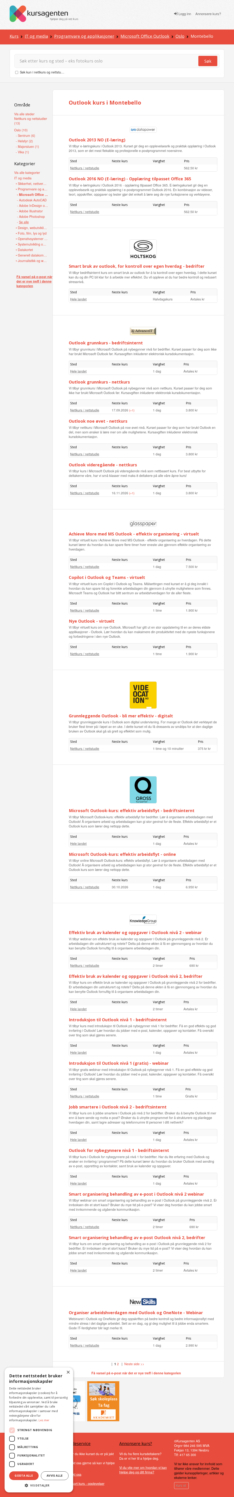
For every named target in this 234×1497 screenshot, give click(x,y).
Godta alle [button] (24, 1476)
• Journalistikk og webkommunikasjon (32, 260)
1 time (157, 610)
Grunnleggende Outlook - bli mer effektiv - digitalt (121, 716)
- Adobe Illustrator (30, 211)
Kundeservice (77, 1443)
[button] (39, 1485)
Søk (207, 61)
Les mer (44, 1420)
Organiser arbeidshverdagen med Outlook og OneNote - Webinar (136, 1312)
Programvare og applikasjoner (84, 36)
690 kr (194, 965)
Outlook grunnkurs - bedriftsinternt (106, 343)
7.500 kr (192, 566)
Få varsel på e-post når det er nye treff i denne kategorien (34, 281)
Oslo (180, 36)
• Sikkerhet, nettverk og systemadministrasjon (32, 183)
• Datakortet (24, 249)
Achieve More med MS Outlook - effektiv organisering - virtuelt (134, 534)
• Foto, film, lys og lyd (31, 233)
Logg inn (184, 13)
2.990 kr (192, 1345)
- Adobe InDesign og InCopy (33, 205)
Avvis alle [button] (55, 1476)
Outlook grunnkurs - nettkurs (99, 382)
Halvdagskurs (163, 299)
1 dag (157, 371)
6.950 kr (192, 887)
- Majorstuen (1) (27, 146)
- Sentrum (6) (25, 135)
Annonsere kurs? (208, 13)
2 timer (158, 965)
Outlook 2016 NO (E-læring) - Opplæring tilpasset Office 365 (130, 178)
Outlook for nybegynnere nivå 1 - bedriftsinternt (119, 1150)
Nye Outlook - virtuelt (91, 621)
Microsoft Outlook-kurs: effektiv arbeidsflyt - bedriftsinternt (131, 810)
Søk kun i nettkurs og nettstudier (43, 72)
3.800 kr (192, 410)
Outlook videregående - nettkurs (103, 464)
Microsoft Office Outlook (144, 36)
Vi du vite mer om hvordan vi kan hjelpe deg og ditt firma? (143, 1469)
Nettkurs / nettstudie (84, 168)
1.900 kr (192, 610)
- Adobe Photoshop (31, 216)
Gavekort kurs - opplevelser (84, 1483)
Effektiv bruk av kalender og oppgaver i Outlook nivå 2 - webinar (135, 932)
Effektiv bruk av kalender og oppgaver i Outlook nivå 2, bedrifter (135, 976)
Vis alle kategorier (27, 172)
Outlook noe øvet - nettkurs (98, 421)
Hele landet (78, 299)
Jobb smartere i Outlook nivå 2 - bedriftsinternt (118, 1107)
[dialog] (39, 1429)
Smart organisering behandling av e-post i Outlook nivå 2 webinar (136, 1194)
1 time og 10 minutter (168, 748)
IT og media (36, 36)
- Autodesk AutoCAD (32, 200)
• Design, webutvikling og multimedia (32, 227)
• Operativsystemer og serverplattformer (32, 238)
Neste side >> (134, 1364)
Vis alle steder (24, 114)
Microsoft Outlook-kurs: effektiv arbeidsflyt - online (122, 854)
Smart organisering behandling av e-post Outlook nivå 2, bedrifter (137, 1237)
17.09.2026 (120, 410)
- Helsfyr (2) (24, 141)
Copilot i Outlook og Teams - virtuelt (107, 577)
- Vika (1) (22, 152)
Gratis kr (191, 1096)
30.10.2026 (120, 887)
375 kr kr (204, 748)
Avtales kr (197, 299)
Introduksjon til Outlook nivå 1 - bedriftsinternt (118, 1019)
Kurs (14, 36)
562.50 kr (191, 168)
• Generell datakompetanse (32, 255)
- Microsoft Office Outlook (33, 194)
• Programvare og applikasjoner (32, 189)
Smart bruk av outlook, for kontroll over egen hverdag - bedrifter (137, 266)
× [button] (68, 1372)
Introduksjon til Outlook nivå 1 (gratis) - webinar (119, 1063)
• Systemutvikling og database (32, 244)
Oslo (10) (21, 130)
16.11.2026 (120, 493)
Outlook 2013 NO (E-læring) (97, 140)
